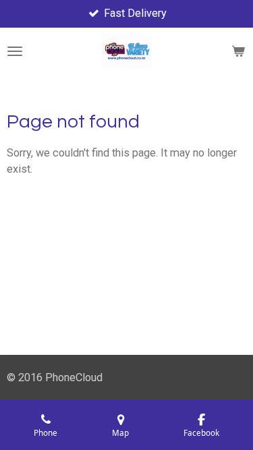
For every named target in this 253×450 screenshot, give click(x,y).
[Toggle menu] (15, 51)
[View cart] (238, 51)
